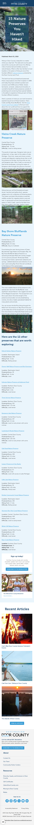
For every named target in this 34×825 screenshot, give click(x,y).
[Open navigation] (4, 3)
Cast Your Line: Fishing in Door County (14, 683)
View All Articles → (8, 596)
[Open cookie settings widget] (3, 822)
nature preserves (18, 73)
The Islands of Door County (11, 719)
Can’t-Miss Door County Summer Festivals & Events (16, 647)
